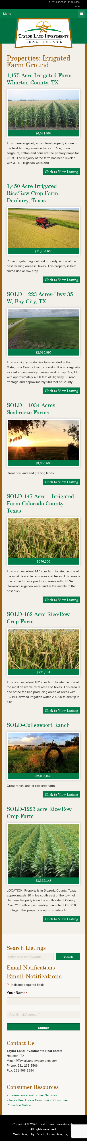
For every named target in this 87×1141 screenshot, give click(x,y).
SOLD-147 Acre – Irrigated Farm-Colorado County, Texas (40, 503)
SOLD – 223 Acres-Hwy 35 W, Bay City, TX (40, 297)
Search (68, 957)
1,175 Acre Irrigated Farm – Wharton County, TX (41, 78)
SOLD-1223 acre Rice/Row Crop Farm (39, 812)
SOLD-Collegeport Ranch (38, 725)
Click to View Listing (61, 171)
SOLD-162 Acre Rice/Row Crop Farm (38, 617)
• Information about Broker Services (32, 1095)
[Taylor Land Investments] (43, 26)
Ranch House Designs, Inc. (54, 1134)
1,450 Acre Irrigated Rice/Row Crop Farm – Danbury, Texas (34, 193)
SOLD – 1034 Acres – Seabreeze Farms (33, 408)
